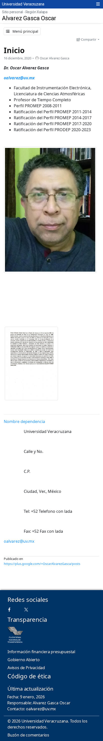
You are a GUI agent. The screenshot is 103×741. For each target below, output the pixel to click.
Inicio (14, 50)
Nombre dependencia (24, 421)
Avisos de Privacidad (26, 667)
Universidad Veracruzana (23, 4)
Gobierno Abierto (24, 659)
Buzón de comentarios (28, 735)
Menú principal (25, 31)
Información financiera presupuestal (41, 651)
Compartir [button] (88, 39)
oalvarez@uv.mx (19, 78)
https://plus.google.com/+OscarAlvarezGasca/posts (42, 563)
